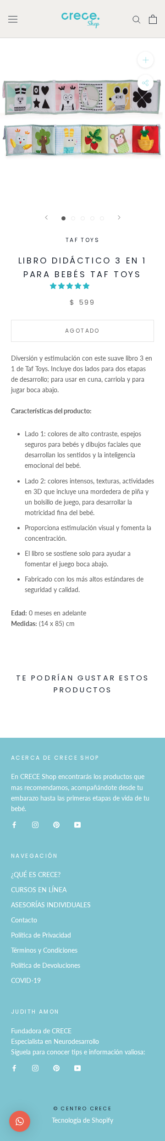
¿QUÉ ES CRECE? (35, 874)
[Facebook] (14, 824)
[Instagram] (35, 824)
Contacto (24, 920)
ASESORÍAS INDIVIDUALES (51, 905)
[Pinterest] (56, 824)
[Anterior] (46, 217)
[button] (70, 286)
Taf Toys (82, 240)
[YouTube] (77, 824)
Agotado (82, 331)
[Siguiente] (119, 217)
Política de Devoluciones (45, 965)
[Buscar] (136, 19)
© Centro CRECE (82, 1108)
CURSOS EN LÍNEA (38, 890)
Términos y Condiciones (44, 950)
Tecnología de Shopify (82, 1120)
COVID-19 (26, 980)
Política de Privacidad (41, 935)
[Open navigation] (12, 19)
